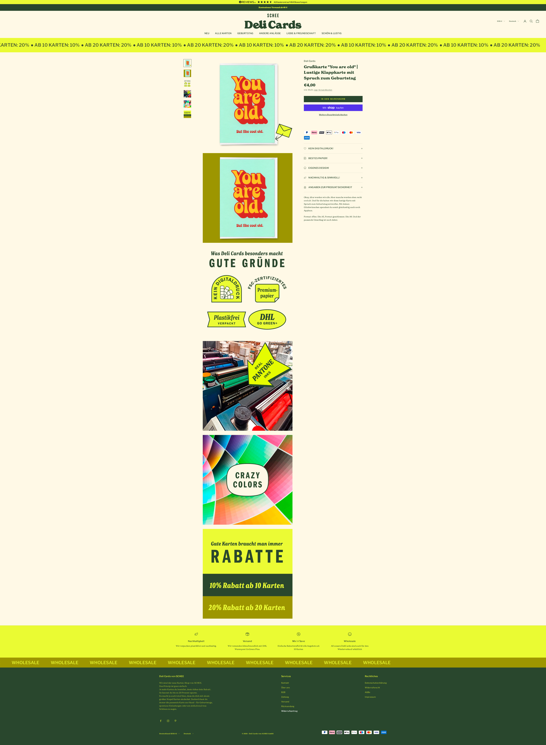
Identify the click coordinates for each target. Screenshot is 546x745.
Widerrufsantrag (289, 711)
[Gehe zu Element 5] (187, 104)
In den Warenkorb (333, 99)
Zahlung (285, 697)
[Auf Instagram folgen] (168, 720)
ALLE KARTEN (223, 33)
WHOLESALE (44, 662)
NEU (206, 33)
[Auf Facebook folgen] (160, 720)
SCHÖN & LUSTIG (332, 33)
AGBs (367, 692)
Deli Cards (309, 61)
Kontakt (285, 683)
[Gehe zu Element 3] (187, 84)
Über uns (285, 687)
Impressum (370, 697)
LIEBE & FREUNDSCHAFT (301, 33)
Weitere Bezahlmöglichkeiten (333, 114)
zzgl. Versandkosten (323, 90)
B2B (283, 692)
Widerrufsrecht (372, 687)
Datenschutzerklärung (376, 683)
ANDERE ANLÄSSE (270, 33)
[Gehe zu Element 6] (187, 114)
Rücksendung (287, 706)
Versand (285, 701)
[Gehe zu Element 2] (187, 73)
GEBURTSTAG (245, 33)
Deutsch (512, 21)
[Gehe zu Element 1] (187, 63)
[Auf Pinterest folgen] (175, 720)
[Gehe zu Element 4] (187, 94)
